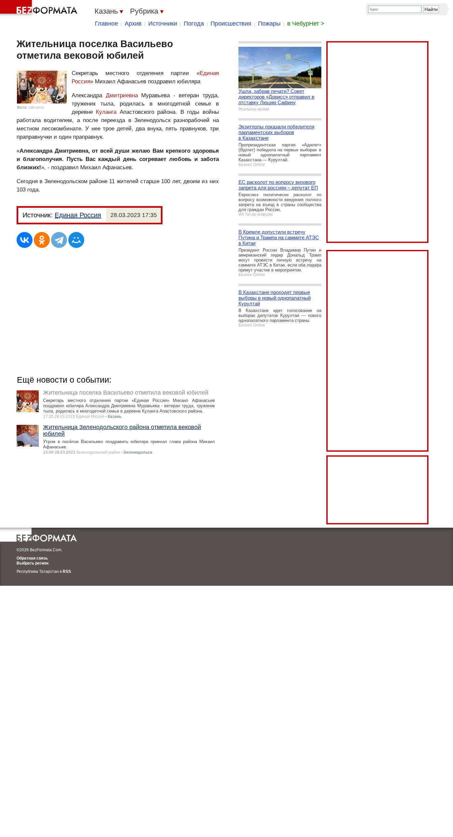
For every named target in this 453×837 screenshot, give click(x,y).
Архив (133, 23)
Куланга (106, 112)
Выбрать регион (32, 563)
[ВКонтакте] (24, 240)
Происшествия (231, 23)
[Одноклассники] (42, 240)
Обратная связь (32, 558)
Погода (194, 23)
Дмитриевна (122, 95)
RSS (67, 571)
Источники (162, 23)
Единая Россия (78, 215)
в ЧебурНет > (305, 23)
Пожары (269, 23)
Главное (106, 23)
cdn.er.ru (36, 107)
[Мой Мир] (76, 240)
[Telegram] (59, 240)
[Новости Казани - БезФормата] (40, 8)
